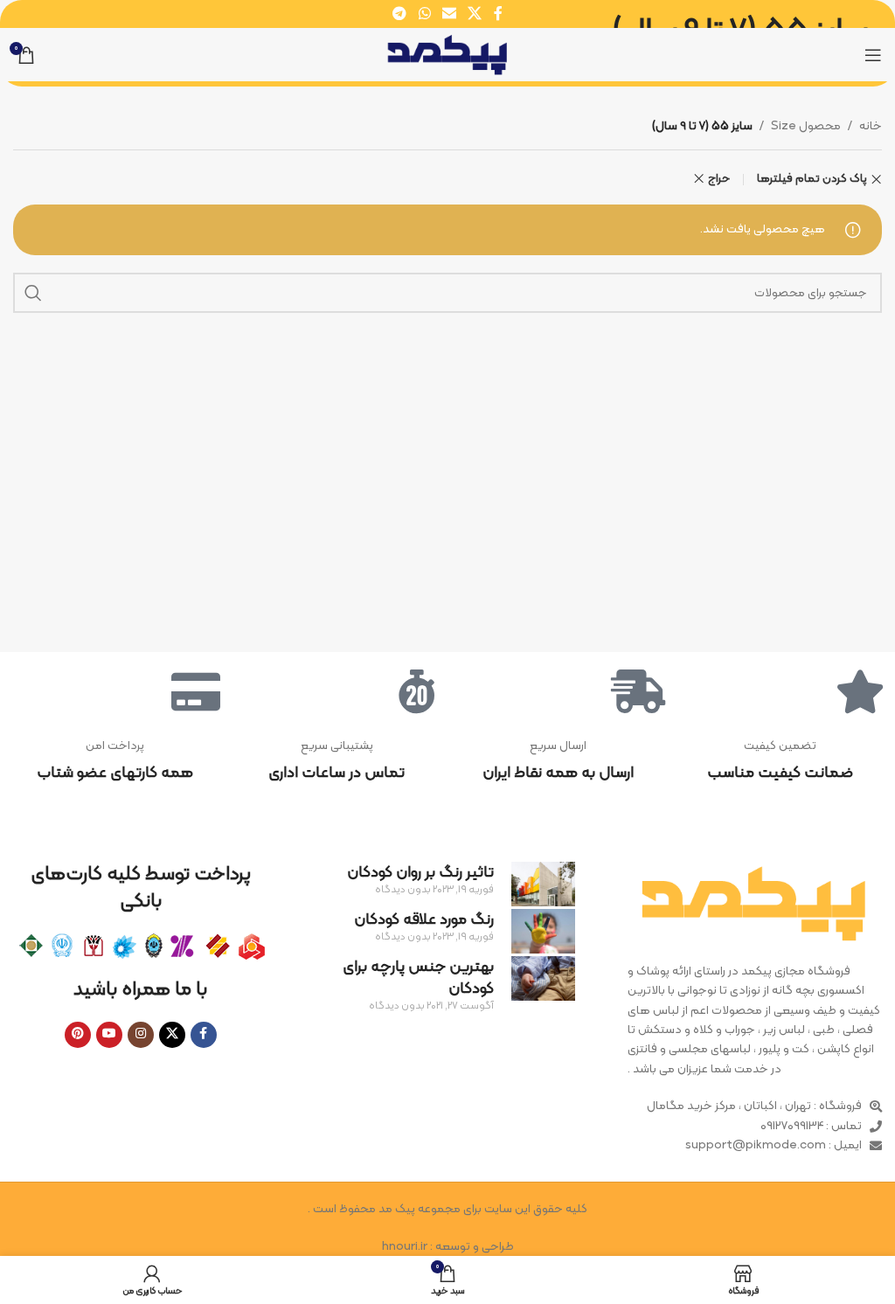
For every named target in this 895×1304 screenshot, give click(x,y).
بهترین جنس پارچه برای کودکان (418, 978)
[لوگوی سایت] (448, 54)
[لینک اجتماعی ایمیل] (448, 14)
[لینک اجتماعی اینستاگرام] (141, 1035)
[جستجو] (33, 293)
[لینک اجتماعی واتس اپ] (424, 14)
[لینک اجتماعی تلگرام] (400, 14)
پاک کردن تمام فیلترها (812, 179)
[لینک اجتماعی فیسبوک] (498, 14)
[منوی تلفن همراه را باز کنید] (873, 55)
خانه (870, 126)
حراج (719, 179)
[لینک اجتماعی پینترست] (78, 1035)
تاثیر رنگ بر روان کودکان (420, 872)
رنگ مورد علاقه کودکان (424, 920)
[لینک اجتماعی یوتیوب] (109, 1035)
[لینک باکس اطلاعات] (780, 761)
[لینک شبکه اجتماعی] (475, 14)
